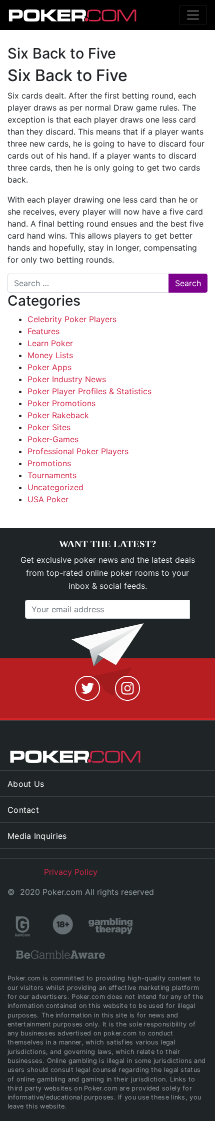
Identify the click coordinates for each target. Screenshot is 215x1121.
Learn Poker (50, 343)
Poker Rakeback (58, 415)
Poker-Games (53, 439)
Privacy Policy (71, 872)
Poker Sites (49, 427)
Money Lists (50, 355)
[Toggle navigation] (193, 15)
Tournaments (52, 475)
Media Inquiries (37, 836)
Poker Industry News (67, 379)
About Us (26, 784)
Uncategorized (56, 487)
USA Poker (48, 499)
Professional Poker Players (78, 451)
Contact (23, 810)
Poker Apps (50, 367)
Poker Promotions (62, 403)
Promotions (49, 463)
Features (44, 331)
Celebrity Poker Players (72, 319)
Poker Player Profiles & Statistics (90, 391)
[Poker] (58, 15)
